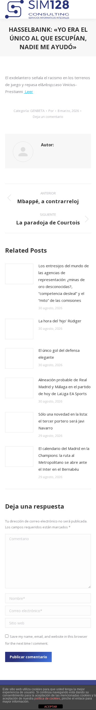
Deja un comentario (48, 116)
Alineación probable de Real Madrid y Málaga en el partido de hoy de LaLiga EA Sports (64, 386)
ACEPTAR (50, 706)
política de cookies (47, 698)
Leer (28, 91)
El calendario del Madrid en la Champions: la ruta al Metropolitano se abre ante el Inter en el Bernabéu (63, 459)
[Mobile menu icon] (87, 9)
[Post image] (19, 274)
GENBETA (37, 110)
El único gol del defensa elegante (59, 354)
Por (51, 110)
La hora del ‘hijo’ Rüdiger (59, 320)
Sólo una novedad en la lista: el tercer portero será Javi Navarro (63, 420)
